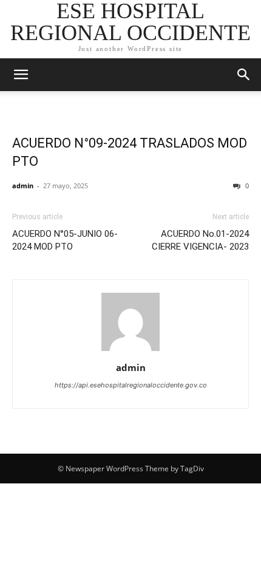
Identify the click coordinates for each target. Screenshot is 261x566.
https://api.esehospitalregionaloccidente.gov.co (131, 385)
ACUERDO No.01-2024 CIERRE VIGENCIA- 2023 (200, 240)
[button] (20, 74)
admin (22, 185)
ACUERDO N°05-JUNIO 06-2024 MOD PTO (65, 240)
